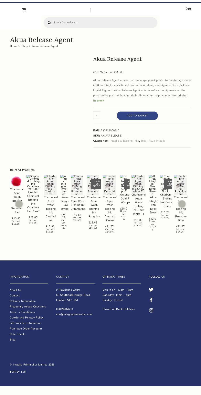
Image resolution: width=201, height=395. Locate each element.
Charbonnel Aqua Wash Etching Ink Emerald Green (110, 209)
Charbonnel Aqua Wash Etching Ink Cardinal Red (51, 209)
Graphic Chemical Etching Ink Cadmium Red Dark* (33, 202)
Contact (15, 295)
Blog (13, 339)
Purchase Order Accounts (26, 328)
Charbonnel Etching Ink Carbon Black (167, 200)
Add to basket (137, 115)
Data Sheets (18, 334)
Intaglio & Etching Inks (124, 140)
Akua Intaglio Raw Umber (65, 203)
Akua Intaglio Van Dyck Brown (153, 205)
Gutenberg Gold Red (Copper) (126, 198)
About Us (16, 290)
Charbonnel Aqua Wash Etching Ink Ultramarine (78, 203)
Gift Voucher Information (25, 323)
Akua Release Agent (45, 46)
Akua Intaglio (157, 140)
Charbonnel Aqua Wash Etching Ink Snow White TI (139, 204)
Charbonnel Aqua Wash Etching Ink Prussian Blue (181, 209)
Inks (144, 140)
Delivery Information (23, 301)
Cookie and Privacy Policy (27, 317)
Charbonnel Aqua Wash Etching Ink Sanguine (94, 207)
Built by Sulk (18, 371)
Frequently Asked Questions (28, 306)
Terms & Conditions (22, 312)
